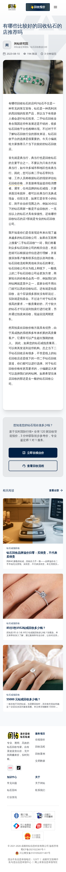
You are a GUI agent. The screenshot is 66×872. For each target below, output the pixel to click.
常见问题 (12, 783)
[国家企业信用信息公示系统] (33, 836)
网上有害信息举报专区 (46, 862)
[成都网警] (44, 816)
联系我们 (40, 790)
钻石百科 (12, 790)
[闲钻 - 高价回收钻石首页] (12, 7)
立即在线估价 (35, 453)
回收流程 (40, 746)
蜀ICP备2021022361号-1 (33, 849)
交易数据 (40, 760)
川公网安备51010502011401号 (34, 852)
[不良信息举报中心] (21, 826)
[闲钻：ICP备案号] (21, 816)
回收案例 (40, 753)
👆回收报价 (37, 7)
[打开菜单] (55, 7)
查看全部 (54, 490)
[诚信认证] (44, 826)
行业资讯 (12, 797)
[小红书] (10, 768)
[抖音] (18, 768)
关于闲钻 (40, 783)
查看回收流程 (35, 466)
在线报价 (40, 739)
